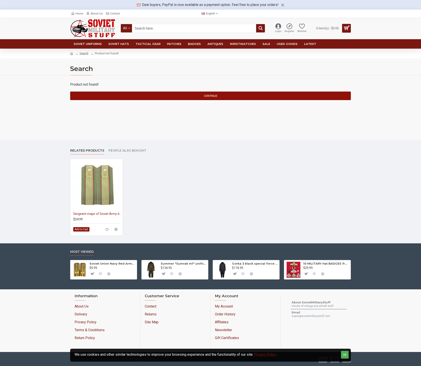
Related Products (87, 150)
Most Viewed (82, 252)
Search (84, 53)
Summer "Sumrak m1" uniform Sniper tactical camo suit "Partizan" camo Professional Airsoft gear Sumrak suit (184, 263)
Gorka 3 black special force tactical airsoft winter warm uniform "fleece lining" (255, 263)
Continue (210, 95)
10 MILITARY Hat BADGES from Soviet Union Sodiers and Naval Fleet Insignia (326, 263)
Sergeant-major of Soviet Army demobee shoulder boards (97, 214)
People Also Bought (127, 150)
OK (345, 354)
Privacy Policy (265, 354)
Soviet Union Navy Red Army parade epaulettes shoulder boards (112, 263)
